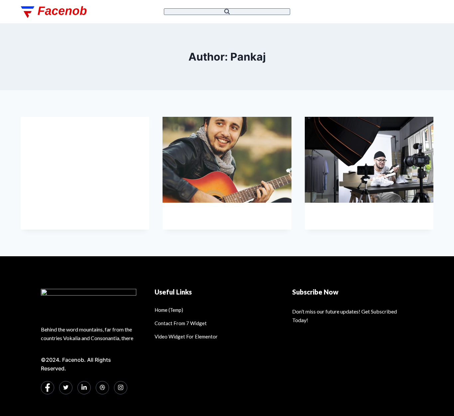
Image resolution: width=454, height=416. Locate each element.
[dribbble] (102, 387)
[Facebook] (47, 387)
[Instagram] (120, 387)
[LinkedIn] (84, 387)
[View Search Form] (227, 11)
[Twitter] (65, 387)
